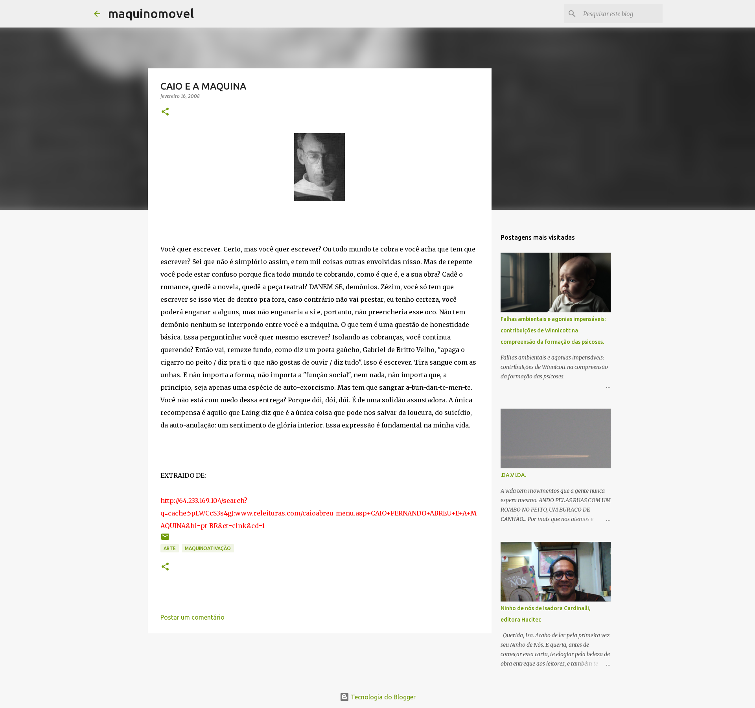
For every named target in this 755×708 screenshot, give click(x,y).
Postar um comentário (192, 617)
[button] (165, 112)
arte (170, 548)
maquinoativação (208, 548)
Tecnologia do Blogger (382, 697)
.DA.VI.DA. (513, 475)
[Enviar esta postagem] (165, 539)
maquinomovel (151, 13)
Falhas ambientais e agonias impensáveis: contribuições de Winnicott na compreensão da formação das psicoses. (553, 330)
